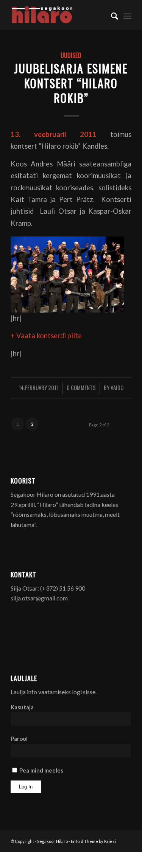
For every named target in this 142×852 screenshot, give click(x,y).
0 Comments (81, 387)
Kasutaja (22, 707)
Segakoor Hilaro (52, 841)
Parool (19, 738)
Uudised (71, 55)
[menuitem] (110, 15)
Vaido (117, 387)
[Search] (110, 15)
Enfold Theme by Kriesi (93, 841)
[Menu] (127, 15)
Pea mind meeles (40, 770)
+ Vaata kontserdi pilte (46, 335)
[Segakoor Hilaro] (59, 15)
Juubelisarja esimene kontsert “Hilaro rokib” (71, 83)
